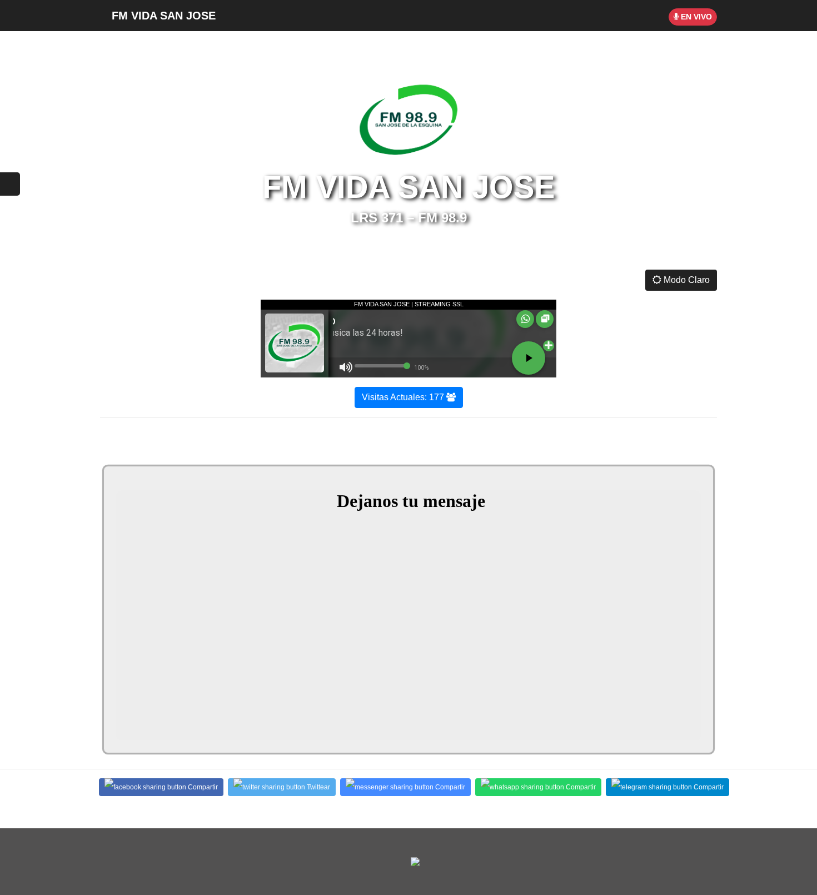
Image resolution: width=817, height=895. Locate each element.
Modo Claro (685, 280)
